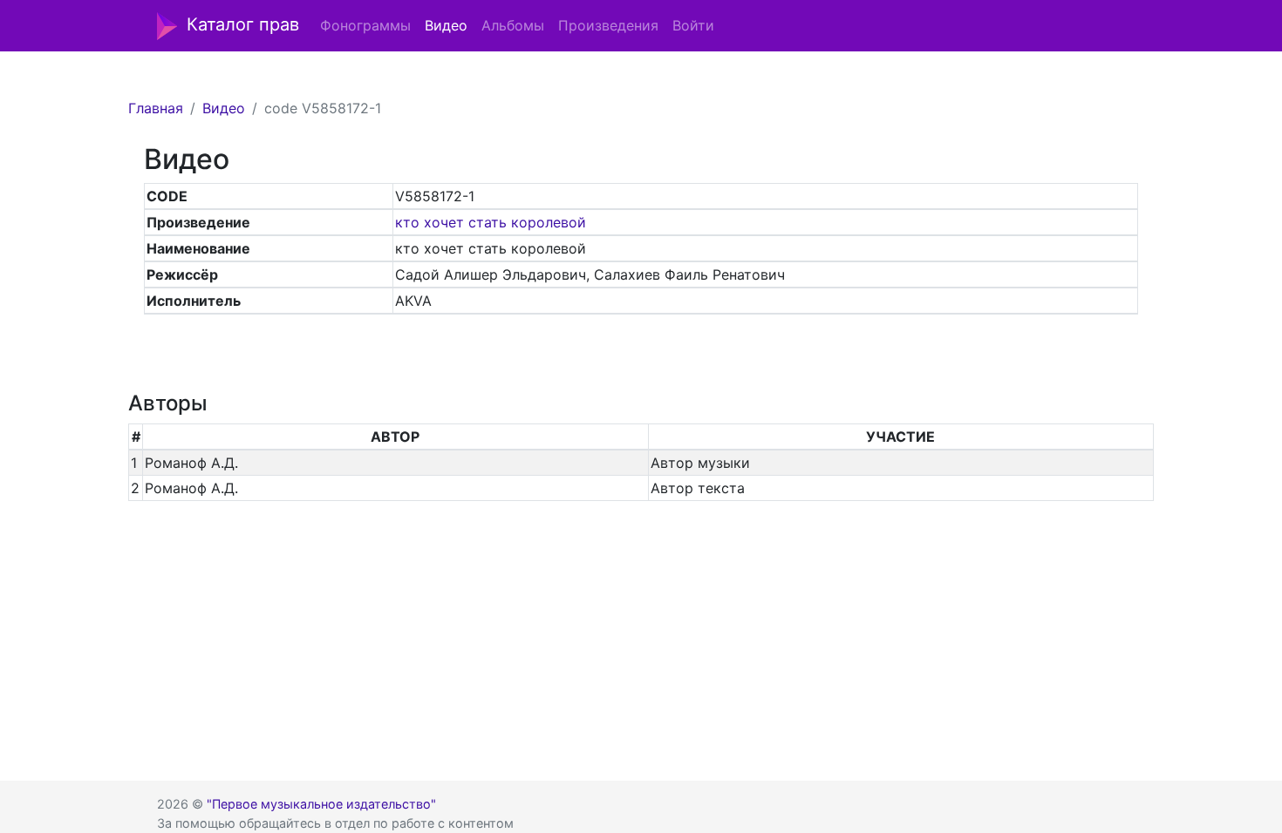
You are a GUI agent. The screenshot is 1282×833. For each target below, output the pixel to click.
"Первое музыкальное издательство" (321, 803)
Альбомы (512, 25)
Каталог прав (243, 24)
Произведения (608, 25)
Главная (155, 108)
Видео (446, 25)
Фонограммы (365, 25)
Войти (693, 25)
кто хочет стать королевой (490, 222)
